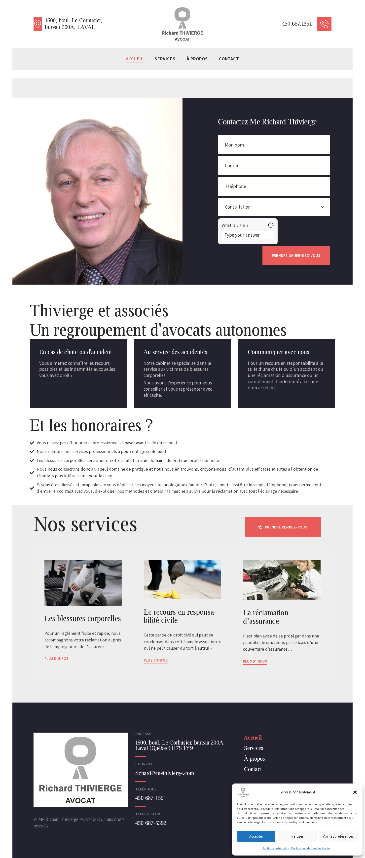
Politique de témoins (275, 848)
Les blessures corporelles (82, 618)
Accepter (256, 836)
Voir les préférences (338, 836)
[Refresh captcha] (271, 225)
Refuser (297, 836)
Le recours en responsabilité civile (180, 616)
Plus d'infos (56, 658)
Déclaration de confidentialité (310, 848)
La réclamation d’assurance (265, 616)
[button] (355, 792)
